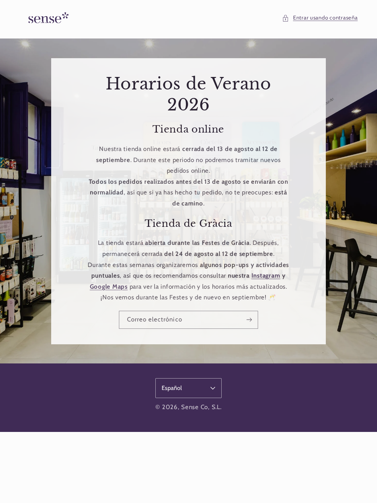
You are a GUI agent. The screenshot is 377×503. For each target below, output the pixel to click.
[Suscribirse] (249, 319)
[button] (319, 18)
